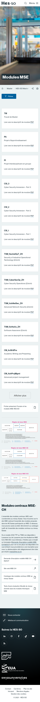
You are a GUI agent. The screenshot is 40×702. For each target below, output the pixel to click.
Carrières (17, 689)
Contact (8, 689)
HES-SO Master (22, 88)
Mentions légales (23, 691)
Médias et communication (18, 620)
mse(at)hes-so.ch (16, 552)
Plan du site (28, 689)
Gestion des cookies (18, 694)
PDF (32, 122)
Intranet (11, 691)
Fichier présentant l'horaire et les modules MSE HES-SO (15, 407)
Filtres (10, 96)
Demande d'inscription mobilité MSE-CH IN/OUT (17, 560)
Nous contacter (14, 615)
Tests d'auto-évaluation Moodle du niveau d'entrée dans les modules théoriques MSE (18, 588)
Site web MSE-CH (10, 568)
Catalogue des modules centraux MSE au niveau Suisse (18, 577)
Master (9, 88)
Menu (32, 3)
